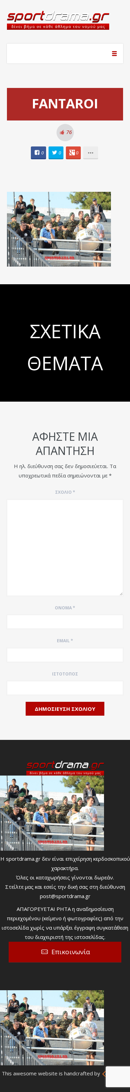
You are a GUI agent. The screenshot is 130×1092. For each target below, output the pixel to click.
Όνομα (65, 608)
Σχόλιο (65, 492)
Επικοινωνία (70, 951)
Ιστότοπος (65, 674)
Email (65, 641)
